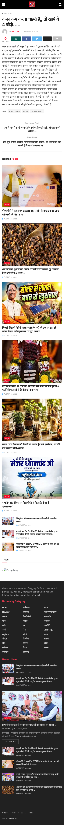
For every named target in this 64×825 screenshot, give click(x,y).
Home (4, 13)
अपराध (4, 616)
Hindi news (14, 111)
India (25, 111)
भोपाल (46, 607)
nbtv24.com (13, 818)
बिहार (25, 647)
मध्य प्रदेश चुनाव (50, 611)
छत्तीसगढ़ (26, 607)
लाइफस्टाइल (48, 629)
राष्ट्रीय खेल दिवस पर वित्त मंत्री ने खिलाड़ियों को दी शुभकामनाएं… (25, 504)
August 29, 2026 (10, 394)
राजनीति (47, 625)
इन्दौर (4, 625)
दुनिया (25, 620)
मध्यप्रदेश (47, 616)
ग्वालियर (5, 647)
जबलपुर (26, 611)
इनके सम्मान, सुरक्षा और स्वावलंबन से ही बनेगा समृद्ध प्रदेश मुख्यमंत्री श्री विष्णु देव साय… (37, 775)
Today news (37, 111)
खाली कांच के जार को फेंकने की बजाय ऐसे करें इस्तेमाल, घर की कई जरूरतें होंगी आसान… (31, 446)
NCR (4, 607)
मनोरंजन (47, 620)
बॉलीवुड (26, 651)
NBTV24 (15, 31)
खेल (3, 642)
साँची (45, 642)
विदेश (46, 634)
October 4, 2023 (31, 31)
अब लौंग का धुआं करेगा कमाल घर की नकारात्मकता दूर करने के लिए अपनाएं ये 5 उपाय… (30, 271)
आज (11, 13)
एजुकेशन (5, 634)
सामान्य (7, 204)
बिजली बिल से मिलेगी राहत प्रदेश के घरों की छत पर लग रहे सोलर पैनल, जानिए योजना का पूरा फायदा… (29, 329)
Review (6, 611)
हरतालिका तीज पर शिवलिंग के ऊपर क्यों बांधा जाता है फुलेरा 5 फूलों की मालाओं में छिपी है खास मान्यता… (30, 388)
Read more (10, 741)
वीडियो (46, 638)
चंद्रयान (5, 651)
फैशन (25, 629)
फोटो (25, 634)
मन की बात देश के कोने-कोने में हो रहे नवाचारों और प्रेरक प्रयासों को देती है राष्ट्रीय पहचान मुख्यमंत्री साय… (37, 533)
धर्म (24, 625)
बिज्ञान (25, 642)
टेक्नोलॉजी (27, 616)
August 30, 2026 (10, 219)
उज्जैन (4, 629)
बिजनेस (26, 638)
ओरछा (4, 638)
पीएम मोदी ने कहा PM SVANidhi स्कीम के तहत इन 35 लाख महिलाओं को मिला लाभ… (30, 212)
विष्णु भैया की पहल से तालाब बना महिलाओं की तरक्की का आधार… (36, 520)
